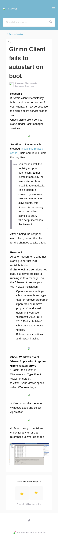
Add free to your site (31, 532)
